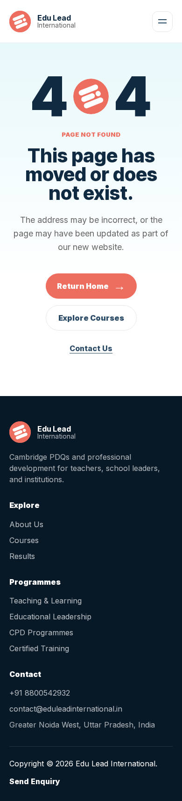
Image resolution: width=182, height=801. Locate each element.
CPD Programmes (41, 632)
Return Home (91, 286)
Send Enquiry (34, 781)
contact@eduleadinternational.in (65, 708)
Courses (24, 540)
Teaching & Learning (45, 600)
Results (22, 556)
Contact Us (91, 348)
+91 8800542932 (39, 693)
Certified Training (39, 648)
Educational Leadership (50, 616)
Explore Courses (91, 318)
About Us (26, 524)
